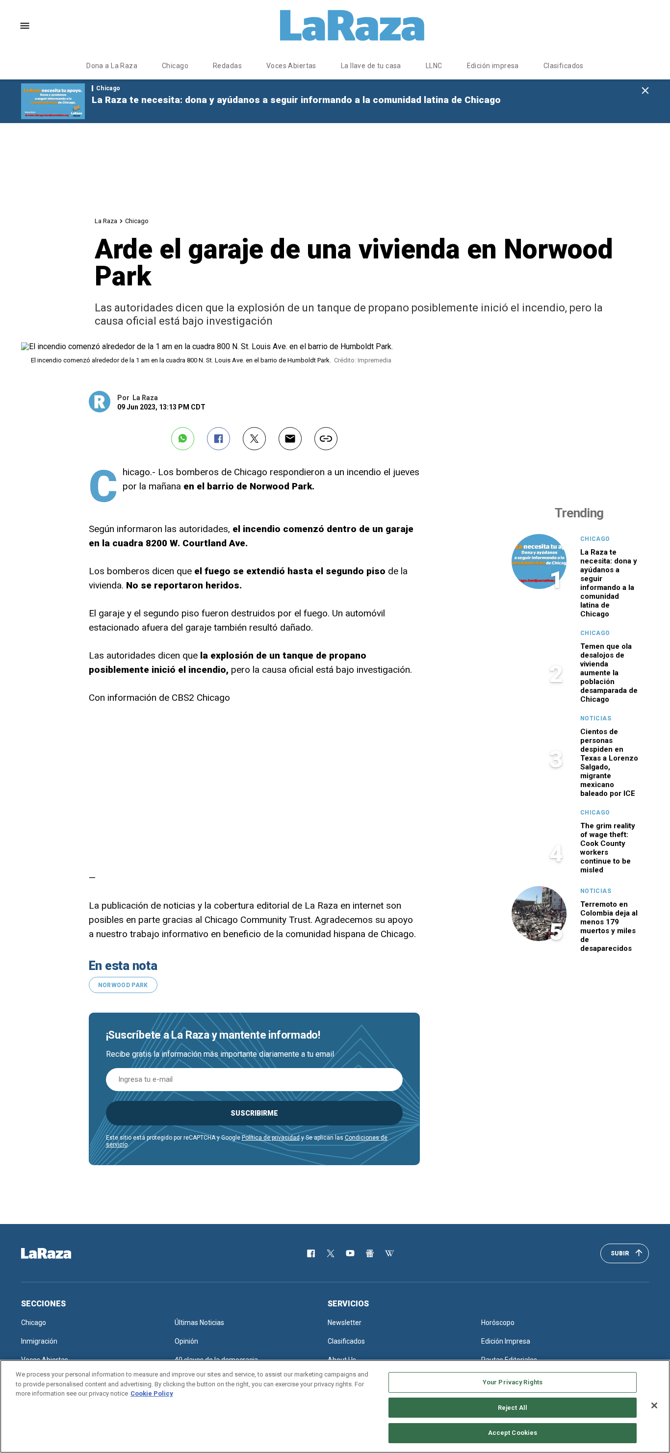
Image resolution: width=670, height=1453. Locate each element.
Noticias (595, 718)
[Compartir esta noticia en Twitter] (254, 438)
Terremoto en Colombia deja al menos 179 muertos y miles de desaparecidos (609, 926)
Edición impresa (493, 66)
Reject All (512, 1407)
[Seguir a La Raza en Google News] (370, 1253)
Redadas (227, 66)
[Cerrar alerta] (645, 91)
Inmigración (39, 1341)
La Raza (106, 221)
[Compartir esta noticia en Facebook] (218, 438)
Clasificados (563, 66)
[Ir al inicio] (60, 1253)
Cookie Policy (151, 1393)
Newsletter (344, 1322)
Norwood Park (123, 985)
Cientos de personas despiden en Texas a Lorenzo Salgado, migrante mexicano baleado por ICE (609, 762)
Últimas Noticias (199, 1322)
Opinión (186, 1341)
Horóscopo (498, 1322)
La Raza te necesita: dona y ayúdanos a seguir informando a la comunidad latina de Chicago (296, 99)
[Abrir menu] (25, 26)
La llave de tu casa (371, 66)
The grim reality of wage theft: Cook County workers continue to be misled (607, 847)
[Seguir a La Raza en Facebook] (311, 1253)
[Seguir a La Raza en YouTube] (350, 1253)
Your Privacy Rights (512, 1382)
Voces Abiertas (291, 66)
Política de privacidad (271, 1137)
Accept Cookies (513, 1432)
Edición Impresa (505, 1341)
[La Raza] (352, 25)
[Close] (654, 1405)
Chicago (175, 66)
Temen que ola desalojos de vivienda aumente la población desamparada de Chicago (609, 673)
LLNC (434, 66)
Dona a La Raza (111, 66)
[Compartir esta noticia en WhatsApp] (182, 438)
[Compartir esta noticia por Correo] (290, 438)
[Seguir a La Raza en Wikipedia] (389, 1253)
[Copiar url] (325, 438)
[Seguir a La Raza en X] (330, 1253)
